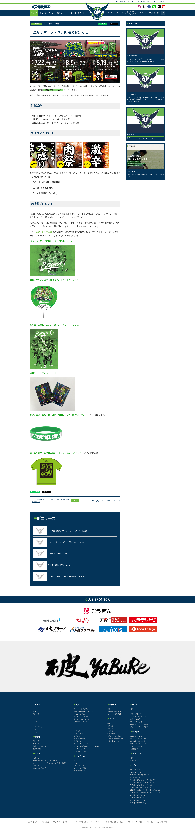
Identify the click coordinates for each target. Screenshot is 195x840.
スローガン (77, 731)
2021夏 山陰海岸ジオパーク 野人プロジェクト (146, 790)
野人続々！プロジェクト (82, 744)
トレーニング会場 (80, 768)
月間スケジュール (80, 765)
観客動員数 (37, 749)
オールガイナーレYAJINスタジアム (85, 711)
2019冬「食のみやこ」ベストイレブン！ (143, 782)
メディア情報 (37, 727)
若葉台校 (110, 726)
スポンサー (143, 13)
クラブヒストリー (80, 736)
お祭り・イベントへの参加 (139, 727)
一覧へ (75, 501)
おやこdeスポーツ (113, 741)
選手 (75, 760)
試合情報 (43, 13)
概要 (108, 709)
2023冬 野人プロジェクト (139, 803)
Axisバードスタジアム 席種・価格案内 (46, 760)
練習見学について (80, 771)
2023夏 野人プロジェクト (139, 800)
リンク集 (149, 822)
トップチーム (79, 13)
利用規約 (45, 822)
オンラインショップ (137, 770)
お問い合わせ (33, 822)
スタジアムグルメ (80, 714)
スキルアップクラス (114, 736)
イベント (36, 722)
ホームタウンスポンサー (138, 741)
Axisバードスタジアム (81, 709)
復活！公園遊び (135, 714)
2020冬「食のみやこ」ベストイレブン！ (143, 787)
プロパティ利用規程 (135, 822)
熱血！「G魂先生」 (136, 719)
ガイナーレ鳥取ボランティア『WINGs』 (87, 746)
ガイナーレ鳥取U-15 (114, 714)
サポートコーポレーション (139, 744)
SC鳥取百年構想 (79, 738)
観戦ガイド (61, 13)
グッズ (35, 724)
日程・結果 (37, 744)
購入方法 (36, 765)
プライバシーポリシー (61, 822)
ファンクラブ (154, 13)
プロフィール (78, 733)
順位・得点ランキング (40, 746)
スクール (120, 13)
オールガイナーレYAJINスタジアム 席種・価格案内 (50, 763)
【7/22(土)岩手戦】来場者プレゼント (104, 501)
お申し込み (134, 760)
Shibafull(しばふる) (136, 772)
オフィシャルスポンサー (138, 738)
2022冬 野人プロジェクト (139, 798)
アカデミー (111, 13)
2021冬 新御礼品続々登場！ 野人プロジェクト (146, 793)
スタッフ (77, 763)
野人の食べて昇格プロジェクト (140, 775)
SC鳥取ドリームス (80, 751)
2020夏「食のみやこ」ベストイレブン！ (143, 785)
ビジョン (133, 711)
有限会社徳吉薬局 (44, 232)
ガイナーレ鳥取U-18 (114, 711)
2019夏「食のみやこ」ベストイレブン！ (143, 780)
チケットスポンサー (137, 746)
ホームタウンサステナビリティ (131, 13)
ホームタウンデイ (136, 722)
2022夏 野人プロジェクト (139, 795)
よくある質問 (162, 822)
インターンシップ (80, 749)
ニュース (34, 13)
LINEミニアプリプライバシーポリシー (87, 822)
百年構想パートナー (137, 749)
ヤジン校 (110, 731)
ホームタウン (37, 732)
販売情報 (36, 758)
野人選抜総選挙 (135, 777)
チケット (52, 13)
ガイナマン (77, 741)
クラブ (70, 13)
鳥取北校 (110, 728)
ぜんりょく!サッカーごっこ (139, 717)
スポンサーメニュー (137, 736)
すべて (35, 709)
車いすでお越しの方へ (81, 719)
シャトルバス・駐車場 (81, 717)
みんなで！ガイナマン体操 (139, 724)
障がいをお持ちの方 (39, 768)
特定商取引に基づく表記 (114, 822)
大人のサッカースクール (115, 738)
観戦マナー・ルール (80, 722)
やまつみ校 (111, 733)
